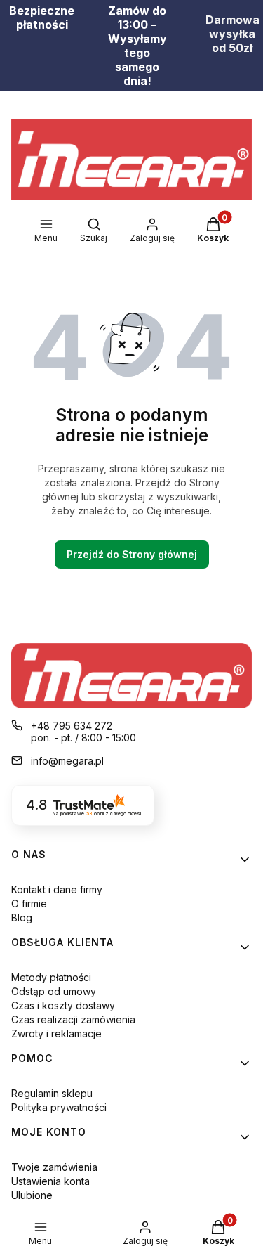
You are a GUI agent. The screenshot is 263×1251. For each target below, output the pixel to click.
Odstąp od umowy (53, 991)
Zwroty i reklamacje (56, 1033)
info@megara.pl (67, 761)
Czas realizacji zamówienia (73, 1019)
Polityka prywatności (59, 1107)
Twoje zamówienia (54, 1167)
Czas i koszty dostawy (63, 1005)
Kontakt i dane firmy (56, 889)
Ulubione (32, 1195)
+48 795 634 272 (71, 726)
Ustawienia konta (50, 1181)
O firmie (29, 903)
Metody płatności (51, 977)
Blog (21, 917)
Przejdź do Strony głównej (132, 554)
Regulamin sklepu (52, 1093)
